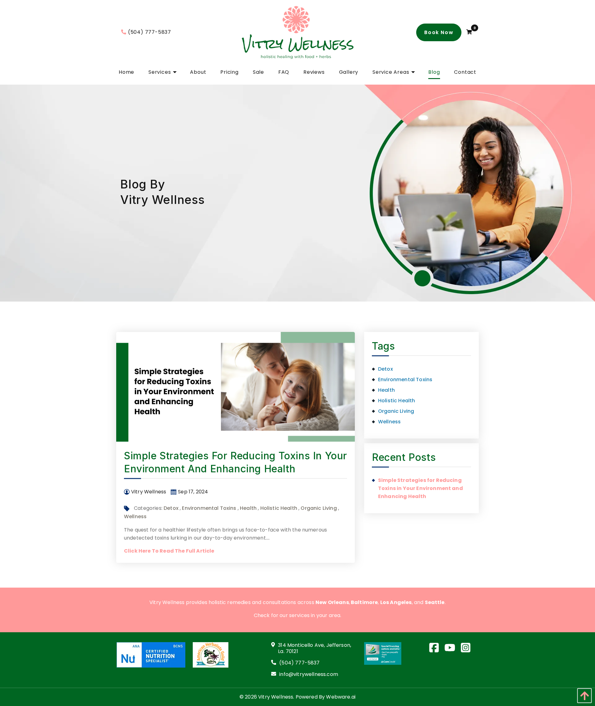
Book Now (438, 32)
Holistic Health (278, 508)
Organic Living (319, 508)
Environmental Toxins (209, 508)
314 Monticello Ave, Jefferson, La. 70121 (314, 648)
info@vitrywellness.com (308, 674)
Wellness (135, 516)
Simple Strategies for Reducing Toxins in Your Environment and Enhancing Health (420, 488)
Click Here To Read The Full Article (169, 550)
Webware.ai (340, 696)
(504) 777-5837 (149, 32)
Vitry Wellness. (276, 696)
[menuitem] (126, 72)
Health (248, 508)
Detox (171, 508)
